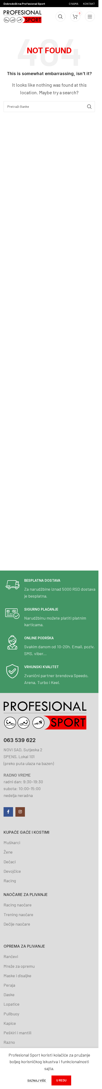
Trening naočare (18, 914)
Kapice (10, 1023)
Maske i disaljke (17, 975)
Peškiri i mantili (17, 1032)
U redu (61, 1080)
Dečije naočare (17, 924)
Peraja (9, 985)
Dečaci (10, 861)
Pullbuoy (11, 1013)
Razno (9, 1042)
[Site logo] (23, 16)
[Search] (60, 16)
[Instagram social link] (20, 812)
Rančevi (11, 956)
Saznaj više (37, 1080)
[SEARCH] (89, 106)
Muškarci (12, 842)
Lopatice (11, 1004)
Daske (9, 994)
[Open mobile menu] (90, 16)
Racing (10, 880)
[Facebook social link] (8, 812)
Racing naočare (18, 904)
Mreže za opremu (19, 966)
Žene (8, 852)
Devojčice (12, 871)
